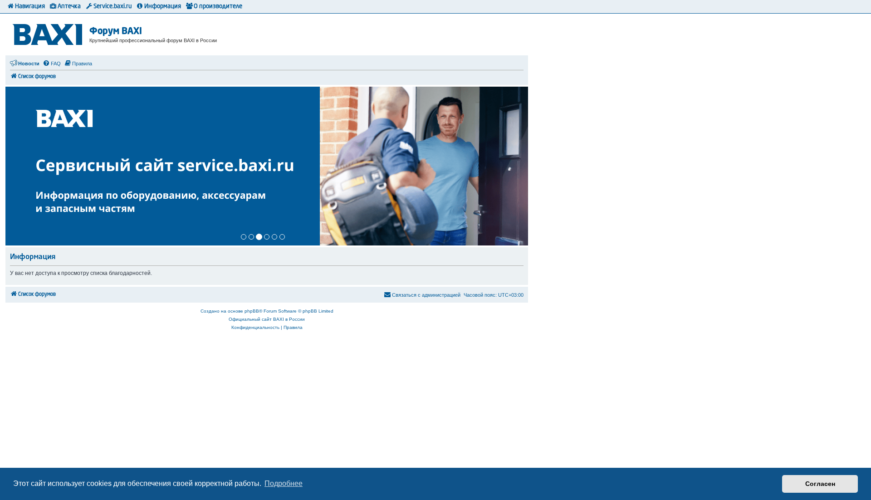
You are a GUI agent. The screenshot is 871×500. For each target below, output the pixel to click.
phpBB (252, 311)
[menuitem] (52, 63)
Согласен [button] (820, 483)
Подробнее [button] (283, 483)
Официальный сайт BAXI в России (267, 319)
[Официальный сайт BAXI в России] (48, 33)
